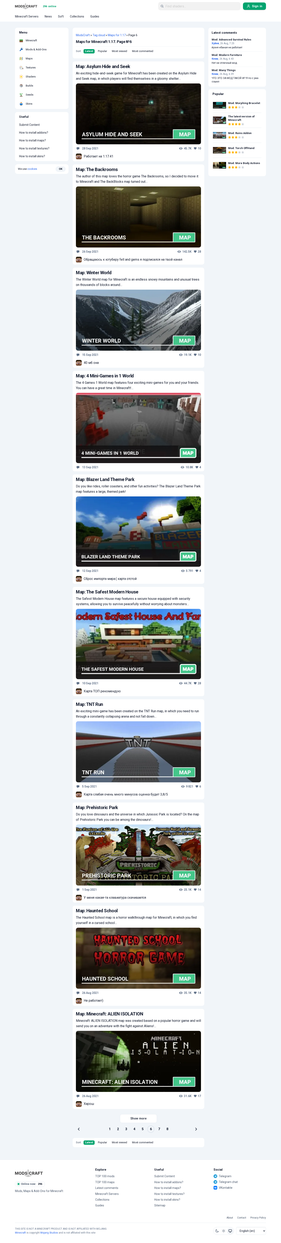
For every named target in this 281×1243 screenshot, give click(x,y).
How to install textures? (34, 148)
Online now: (31, 1183)
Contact (241, 1217)
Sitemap (159, 1205)
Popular (102, 51)
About (229, 1217)
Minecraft (20, 1232)
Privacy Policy (258, 1217)
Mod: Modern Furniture (227, 55)
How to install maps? (32, 140)
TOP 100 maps (105, 1182)
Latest (89, 51)
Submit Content (29, 124)
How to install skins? (32, 156)
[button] (217, 1231)
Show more (138, 1118)
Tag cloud (99, 35)
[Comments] (78, 148)
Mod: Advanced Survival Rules (231, 39)
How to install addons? (33, 132)
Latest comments (106, 1188)
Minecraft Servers (107, 1194)
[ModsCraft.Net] (29, 1173)
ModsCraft (83, 35)
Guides (99, 1205)
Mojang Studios (49, 1232)
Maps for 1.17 (117, 35)
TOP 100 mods (105, 1176)
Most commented (142, 51)
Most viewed (119, 51)
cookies (32, 168)
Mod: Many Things (224, 70)
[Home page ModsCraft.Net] (26, 6)
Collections (102, 1199)
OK (60, 168)
